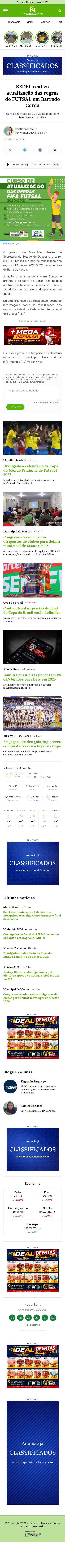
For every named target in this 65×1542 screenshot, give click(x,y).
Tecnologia (14, 22)
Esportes (45, 22)
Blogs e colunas (18, 1072)
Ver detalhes (32, 1324)
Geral (30, 22)
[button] (22, 1330)
